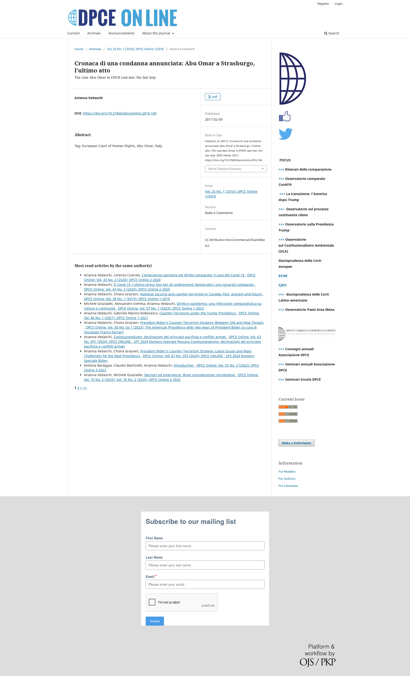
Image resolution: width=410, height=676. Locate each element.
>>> (281, 169)
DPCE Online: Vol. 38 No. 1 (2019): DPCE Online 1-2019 (127, 299)
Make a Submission (296, 443)
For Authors (287, 478)
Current (73, 33)
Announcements (121, 33)
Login (339, 3)
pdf (214, 97)
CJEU (282, 285)
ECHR (283, 275)
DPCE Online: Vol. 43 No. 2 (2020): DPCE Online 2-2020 (127, 289)
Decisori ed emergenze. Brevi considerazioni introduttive (190, 375)
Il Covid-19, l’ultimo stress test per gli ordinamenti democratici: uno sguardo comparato (184, 284)
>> (85, 387)
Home (79, 49)
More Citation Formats (224, 169)
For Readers (287, 471)
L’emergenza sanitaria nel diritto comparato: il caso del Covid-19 (193, 275)
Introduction (184, 365)
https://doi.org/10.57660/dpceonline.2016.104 (120, 113)
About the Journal (156, 33)
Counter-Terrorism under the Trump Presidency (198, 313)
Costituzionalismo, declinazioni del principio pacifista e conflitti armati (170, 337)
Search (333, 33)
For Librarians (288, 486)
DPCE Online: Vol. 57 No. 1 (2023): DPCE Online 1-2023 (161, 308)
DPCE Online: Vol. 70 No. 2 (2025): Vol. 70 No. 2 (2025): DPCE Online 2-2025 (171, 377)
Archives (94, 33)
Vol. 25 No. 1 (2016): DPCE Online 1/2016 (135, 49)
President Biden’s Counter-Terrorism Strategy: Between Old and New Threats (202, 322)
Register (323, 3)
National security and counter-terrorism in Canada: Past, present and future (201, 294)
